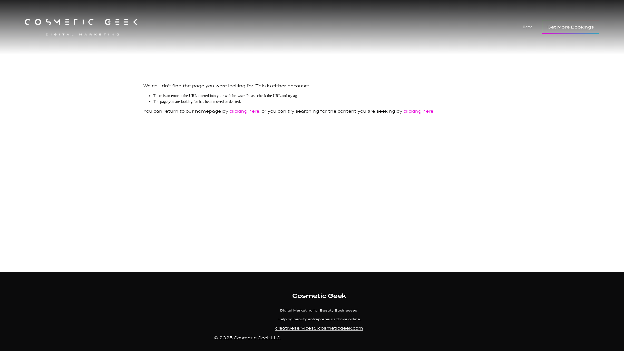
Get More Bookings (570, 27)
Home (527, 27)
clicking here (244, 111)
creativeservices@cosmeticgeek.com (319, 328)
